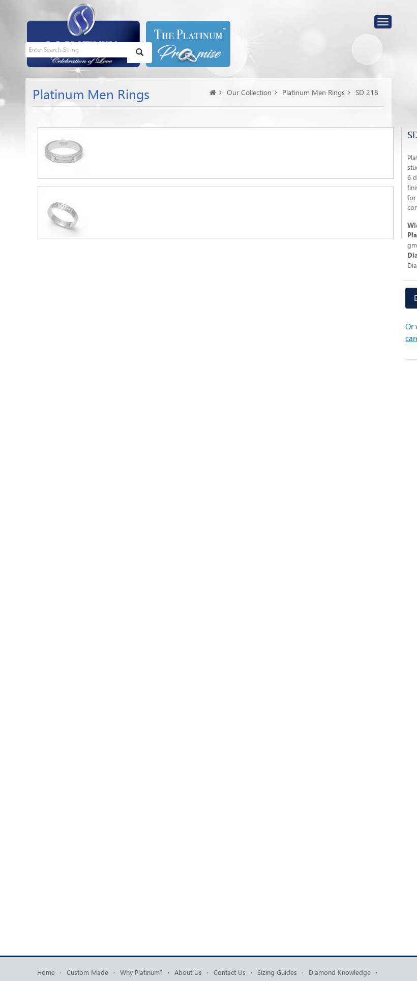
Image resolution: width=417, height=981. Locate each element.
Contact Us (230, 972)
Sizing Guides (277, 972)
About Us (188, 972)
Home (46, 972)
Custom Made (87, 972)
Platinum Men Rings (313, 92)
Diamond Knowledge (340, 972)
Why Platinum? (141, 972)
